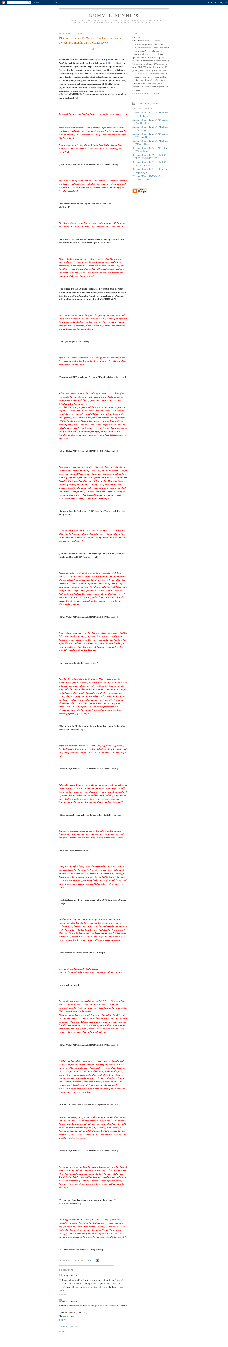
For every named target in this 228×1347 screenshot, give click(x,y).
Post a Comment (68, 1326)
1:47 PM (63, 1294)
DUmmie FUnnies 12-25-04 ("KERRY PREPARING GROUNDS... (149, 163)
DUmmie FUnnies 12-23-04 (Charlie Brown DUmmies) (148, 178)
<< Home (63, 1331)
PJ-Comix (137, 37)
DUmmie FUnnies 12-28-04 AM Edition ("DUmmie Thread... (150, 135)
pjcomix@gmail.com (155, 73)
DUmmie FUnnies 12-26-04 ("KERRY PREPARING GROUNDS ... (149, 156)
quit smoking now (99, 1286)
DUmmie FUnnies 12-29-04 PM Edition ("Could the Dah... (150, 114)
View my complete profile (146, 94)
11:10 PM (88, 1261)
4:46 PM (63, 1320)
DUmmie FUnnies (114, 15)
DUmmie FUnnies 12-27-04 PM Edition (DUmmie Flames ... (150, 142)
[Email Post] (97, 1260)
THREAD (110, 62)
